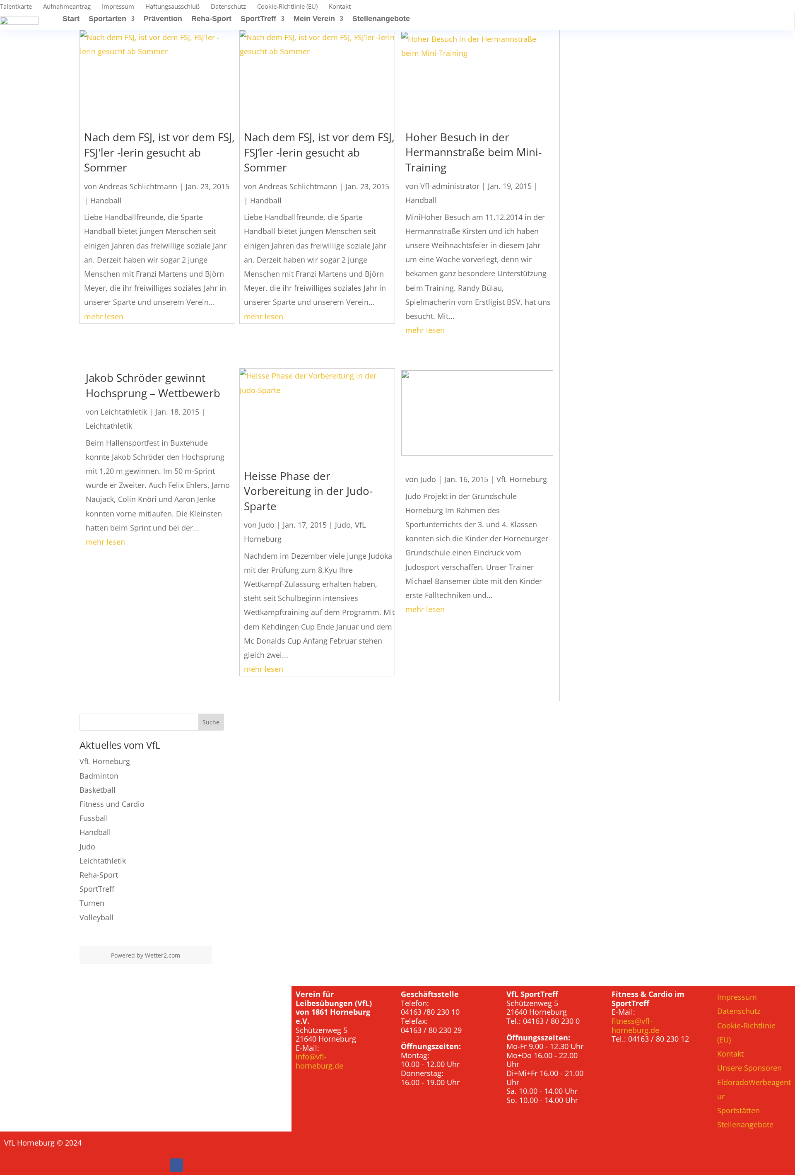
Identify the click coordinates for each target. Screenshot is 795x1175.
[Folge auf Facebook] (176, 1165)
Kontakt (340, 6)
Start (71, 19)
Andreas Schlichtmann (138, 186)
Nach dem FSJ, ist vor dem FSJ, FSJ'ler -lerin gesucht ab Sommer (159, 152)
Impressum (118, 6)
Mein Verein (314, 19)
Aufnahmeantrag (67, 6)
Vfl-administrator (449, 186)
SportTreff (258, 19)
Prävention (163, 19)
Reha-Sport (211, 19)
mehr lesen (103, 316)
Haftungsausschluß (172, 6)
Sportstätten (738, 1110)
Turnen (92, 903)
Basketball (98, 790)
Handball (106, 200)
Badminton (99, 776)
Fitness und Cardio (112, 804)
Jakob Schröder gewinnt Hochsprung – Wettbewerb (153, 385)
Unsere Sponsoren (749, 1068)
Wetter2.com (162, 955)
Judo (267, 525)
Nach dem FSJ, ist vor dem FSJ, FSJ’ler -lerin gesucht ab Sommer (319, 152)
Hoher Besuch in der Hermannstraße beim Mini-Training (473, 152)
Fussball (94, 818)
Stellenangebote (381, 19)
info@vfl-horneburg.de (319, 1061)
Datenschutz (228, 6)
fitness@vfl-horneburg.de (635, 1025)
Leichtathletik (124, 412)
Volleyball (96, 917)
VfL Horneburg (521, 479)
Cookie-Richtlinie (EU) (287, 6)
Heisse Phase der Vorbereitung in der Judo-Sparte (308, 491)
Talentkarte (16, 6)
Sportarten (107, 19)
